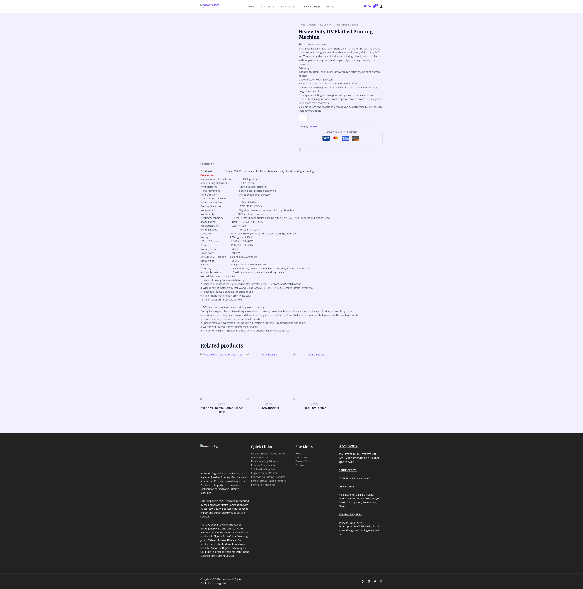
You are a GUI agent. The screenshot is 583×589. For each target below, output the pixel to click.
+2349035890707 (293, 13)
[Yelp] (362, 581)
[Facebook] (369, 581)
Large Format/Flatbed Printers (268, 480)
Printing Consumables (263, 465)
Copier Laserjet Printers (264, 473)
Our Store (301, 457)
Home (302, 24)
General (311, 24)
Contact (299, 465)
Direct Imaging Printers (264, 461)
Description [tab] (207, 163)
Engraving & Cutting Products (268, 477)
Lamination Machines (263, 484)
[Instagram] (381, 581)
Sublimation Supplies (263, 469)
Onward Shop (303, 461)
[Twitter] (375, 581)
